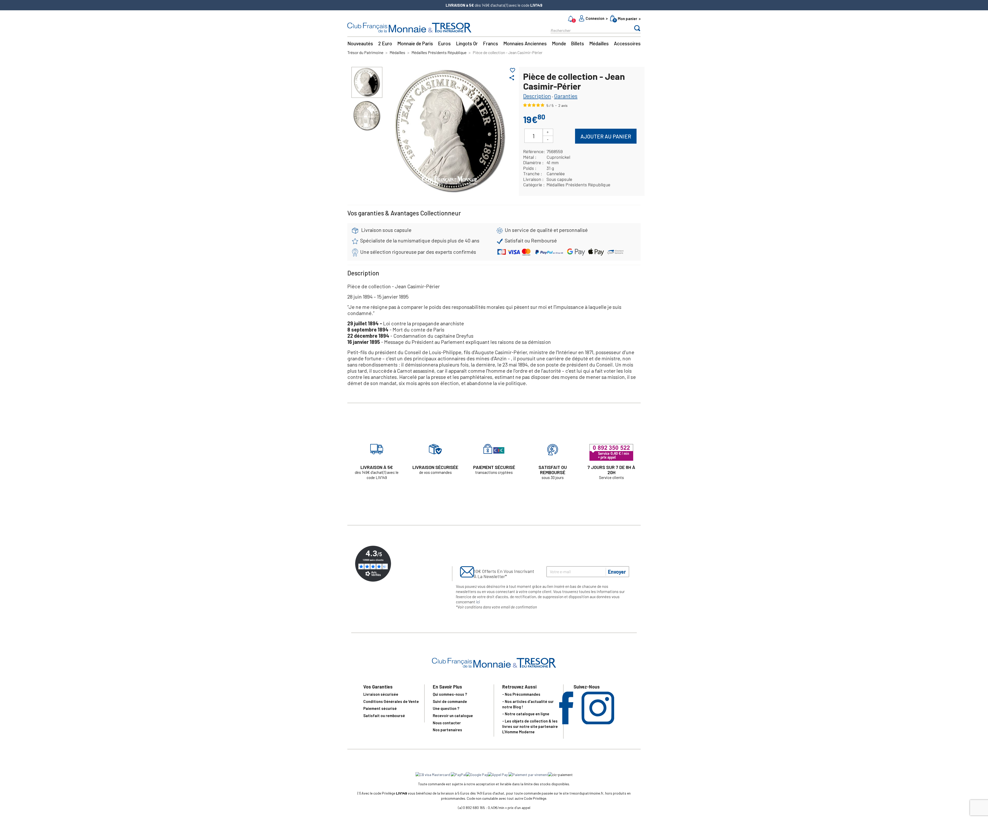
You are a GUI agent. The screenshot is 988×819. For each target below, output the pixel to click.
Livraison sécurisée (380, 694)
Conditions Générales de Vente (391, 701)
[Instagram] (597, 722)
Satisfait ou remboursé (384, 715)
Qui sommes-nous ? (450, 694)
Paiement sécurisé (380, 708)
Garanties (565, 95)
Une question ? (446, 708)
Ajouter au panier (605, 136)
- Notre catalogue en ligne (525, 713)
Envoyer (617, 572)
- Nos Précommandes (521, 694)
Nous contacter (447, 722)
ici (478, 601)
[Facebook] (566, 722)
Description (537, 95)
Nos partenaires (447, 729)
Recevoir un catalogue (453, 715)
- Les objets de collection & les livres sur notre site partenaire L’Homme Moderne (530, 726)
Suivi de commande (450, 701)
